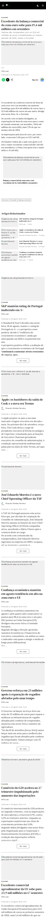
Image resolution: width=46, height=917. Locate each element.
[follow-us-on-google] (42, 79)
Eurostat (13, 200)
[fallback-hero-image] (9, 222)
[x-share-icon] (7, 81)
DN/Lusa (5, 71)
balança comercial (24, 200)
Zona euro (5, 200)
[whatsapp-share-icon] (3, 81)
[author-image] (3, 408)
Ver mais (23, 361)
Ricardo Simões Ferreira (16, 408)
